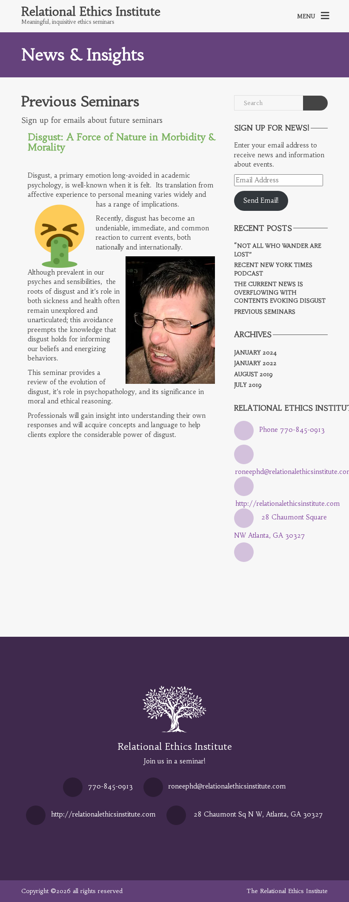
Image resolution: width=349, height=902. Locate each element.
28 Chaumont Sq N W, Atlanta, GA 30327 (258, 814)
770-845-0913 (110, 786)
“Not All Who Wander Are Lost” (277, 250)
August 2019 (253, 374)
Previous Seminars (80, 101)
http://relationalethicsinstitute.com (287, 503)
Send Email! (261, 200)
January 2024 (255, 352)
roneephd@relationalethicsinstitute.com (227, 786)
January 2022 (255, 363)
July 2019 (248, 385)
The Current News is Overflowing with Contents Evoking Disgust (280, 292)
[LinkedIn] (246, 564)
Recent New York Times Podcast (273, 269)
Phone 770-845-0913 (292, 429)
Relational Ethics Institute (90, 12)
